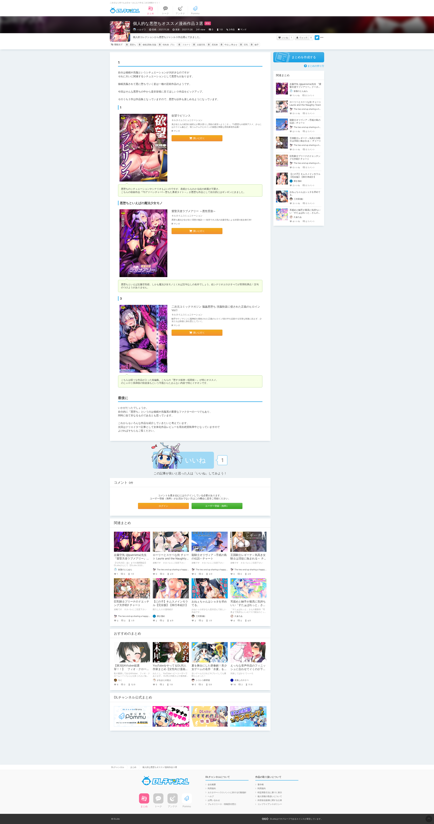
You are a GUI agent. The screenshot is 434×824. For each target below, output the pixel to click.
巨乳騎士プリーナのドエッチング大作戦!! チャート (131, 603)
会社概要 (212, 784)
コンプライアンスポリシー (270, 804)
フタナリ (186, 44)
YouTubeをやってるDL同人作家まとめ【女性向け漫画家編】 (170, 669)
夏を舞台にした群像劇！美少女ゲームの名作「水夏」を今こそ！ (209, 669)
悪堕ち (133, 44)
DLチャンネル (125, 10)
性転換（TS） (169, 44)
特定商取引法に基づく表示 (270, 792)
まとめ (133, 767)
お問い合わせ (214, 800)
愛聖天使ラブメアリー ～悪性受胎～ (194, 211)
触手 (257, 44)
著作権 (261, 784)
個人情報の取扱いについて (270, 796)
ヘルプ (211, 796)
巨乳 (246, 44)
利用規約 (212, 788)
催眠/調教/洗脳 (149, 44)
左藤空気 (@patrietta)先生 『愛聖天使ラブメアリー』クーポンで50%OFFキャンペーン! (305, 87)
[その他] (321, 37)
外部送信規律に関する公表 (270, 800)
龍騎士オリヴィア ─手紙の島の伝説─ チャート (209, 556)
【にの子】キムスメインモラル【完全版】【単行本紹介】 (170, 603)
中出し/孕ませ (230, 44)
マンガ (243, 29)
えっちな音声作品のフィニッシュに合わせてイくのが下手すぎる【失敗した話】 (248, 669)
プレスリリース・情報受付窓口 (222, 804)
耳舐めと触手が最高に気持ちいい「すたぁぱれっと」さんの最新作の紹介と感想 (248, 605)
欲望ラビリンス (181, 115)
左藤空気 (201, 44)
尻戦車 (215, 44)
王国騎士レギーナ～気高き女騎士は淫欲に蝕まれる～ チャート (248, 558)
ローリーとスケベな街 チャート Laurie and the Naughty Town (171, 558)
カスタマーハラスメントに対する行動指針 (227, 792)
